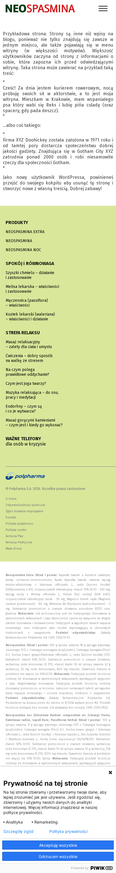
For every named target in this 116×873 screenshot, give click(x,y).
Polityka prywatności (19, 523)
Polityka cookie (16, 530)
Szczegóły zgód (18, 831)
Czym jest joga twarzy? (26, 383)
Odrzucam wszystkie (58, 856)
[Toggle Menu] (103, 8)
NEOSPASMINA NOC (23, 249)
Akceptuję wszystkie (58, 845)
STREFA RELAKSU (23, 332)
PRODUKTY (17, 222)
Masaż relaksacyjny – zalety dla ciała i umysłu (29, 344)
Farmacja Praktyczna (19, 542)
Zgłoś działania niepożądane (24, 511)
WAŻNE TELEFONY (26, 441)
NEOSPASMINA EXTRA (25, 231)
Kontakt (11, 517)
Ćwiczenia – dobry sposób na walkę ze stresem (29, 358)
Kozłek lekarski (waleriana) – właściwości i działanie (30, 317)
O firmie (11, 499)
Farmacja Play (14, 536)
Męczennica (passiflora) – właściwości (27, 303)
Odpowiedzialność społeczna (25, 505)
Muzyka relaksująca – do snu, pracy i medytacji (32, 395)
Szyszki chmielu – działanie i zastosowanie (30, 275)
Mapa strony (14, 548)
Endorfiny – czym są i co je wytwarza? (24, 409)
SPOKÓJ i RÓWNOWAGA (30, 263)
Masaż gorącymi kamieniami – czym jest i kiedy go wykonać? (34, 422)
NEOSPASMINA (19, 240)
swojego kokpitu (44, 183)
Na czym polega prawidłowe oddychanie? (27, 372)
